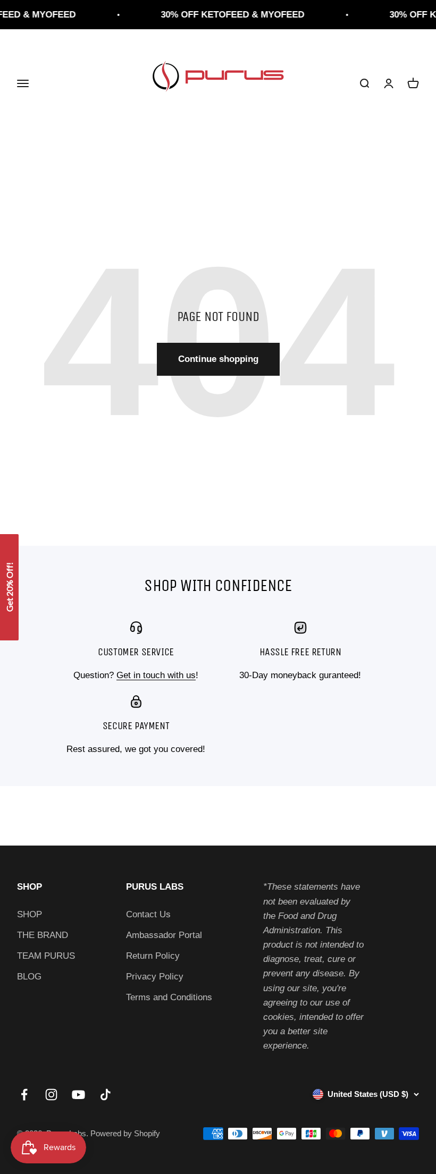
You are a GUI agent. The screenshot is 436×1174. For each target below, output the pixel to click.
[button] (9, 587)
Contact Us (148, 914)
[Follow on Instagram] (51, 1094)
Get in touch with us (156, 675)
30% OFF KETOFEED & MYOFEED (226, 15)
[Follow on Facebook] (24, 1094)
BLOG (29, 977)
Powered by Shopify (125, 1133)
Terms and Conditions (169, 997)
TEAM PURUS (46, 956)
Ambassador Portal (164, 935)
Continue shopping (218, 359)
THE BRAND (42, 935)
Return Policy (153, 956)
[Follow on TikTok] (105, 1094)
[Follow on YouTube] (78, 1094)
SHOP (29, 914)
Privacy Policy (154, 977)
